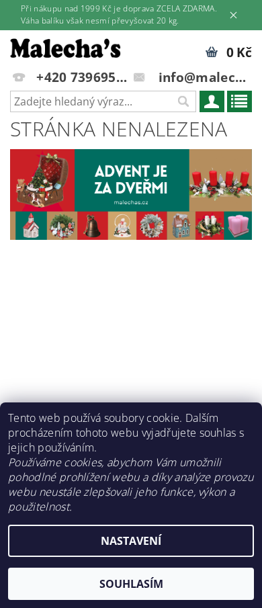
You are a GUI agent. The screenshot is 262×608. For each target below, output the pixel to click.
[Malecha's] (65, 47)
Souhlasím (131, 583)
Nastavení (131, 540)
